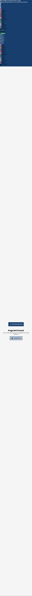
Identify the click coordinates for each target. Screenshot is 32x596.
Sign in (5, 29)
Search (1, 36)
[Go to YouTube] (0, 6)
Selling (1, 40)
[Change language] (1, 9)
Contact (2, 42)
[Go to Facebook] (0, 3)
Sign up (2, 29)
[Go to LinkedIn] (0, 7)
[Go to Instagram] (0, 4)
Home (1, 34)
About (1, 41)
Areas (1, 37)
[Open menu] (0, 65)
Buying (1, 38)
